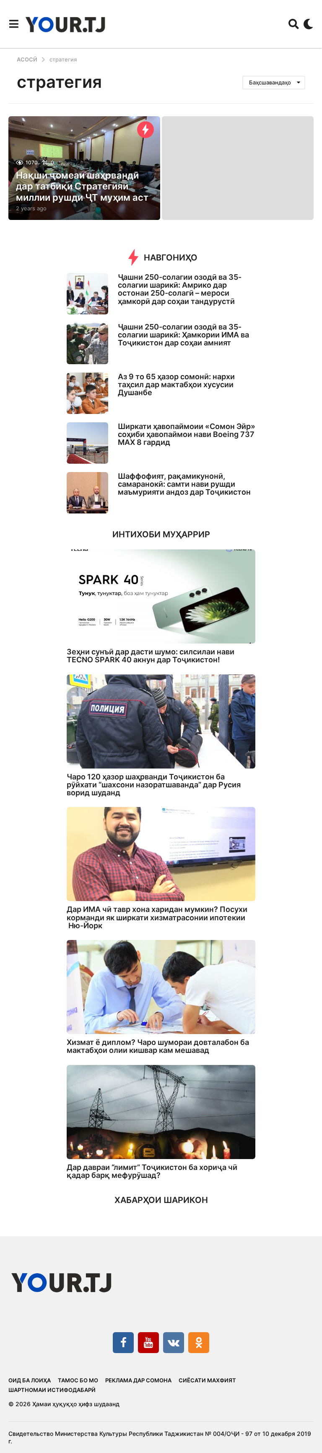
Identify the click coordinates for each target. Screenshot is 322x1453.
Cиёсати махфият (207, 1380)
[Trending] (145, 129)
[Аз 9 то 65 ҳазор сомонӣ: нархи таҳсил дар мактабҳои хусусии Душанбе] (87, 393)
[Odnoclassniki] (198, 1342)
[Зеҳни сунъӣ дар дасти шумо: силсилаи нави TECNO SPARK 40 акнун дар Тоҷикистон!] (161, 596)
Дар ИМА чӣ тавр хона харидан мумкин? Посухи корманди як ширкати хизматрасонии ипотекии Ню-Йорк (157, 917)
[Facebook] (123, 1342)
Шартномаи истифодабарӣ (52, 1390)
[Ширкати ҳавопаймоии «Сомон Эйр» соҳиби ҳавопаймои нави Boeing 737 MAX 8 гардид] (87, 443)
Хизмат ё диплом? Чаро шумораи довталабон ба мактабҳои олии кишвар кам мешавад (158, 1046)
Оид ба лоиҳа (29, 1380)
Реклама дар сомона (138, 1380)
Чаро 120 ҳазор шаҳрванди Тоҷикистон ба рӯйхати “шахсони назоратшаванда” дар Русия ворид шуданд (154, 784)
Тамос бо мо (78, 1380)
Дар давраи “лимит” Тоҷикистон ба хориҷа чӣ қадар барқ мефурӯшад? (152, 1171)
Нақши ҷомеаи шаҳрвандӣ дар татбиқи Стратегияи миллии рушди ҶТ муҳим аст (82, 186)
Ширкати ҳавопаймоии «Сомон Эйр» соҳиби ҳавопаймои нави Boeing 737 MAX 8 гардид (186, 434)
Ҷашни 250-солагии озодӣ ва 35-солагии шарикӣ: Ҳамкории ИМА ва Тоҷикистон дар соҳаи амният (183, 334)
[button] (13, 23)
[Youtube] (148, 1342)
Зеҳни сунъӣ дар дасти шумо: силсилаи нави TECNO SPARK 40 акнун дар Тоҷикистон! (150, 655)
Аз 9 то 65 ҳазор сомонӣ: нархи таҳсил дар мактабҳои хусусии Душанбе (176, 384)
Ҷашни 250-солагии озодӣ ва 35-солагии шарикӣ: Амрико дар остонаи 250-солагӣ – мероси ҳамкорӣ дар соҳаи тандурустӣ (180, 289)
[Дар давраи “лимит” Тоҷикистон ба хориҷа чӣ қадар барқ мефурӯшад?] (161, 1112)
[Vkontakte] (173, 1342)
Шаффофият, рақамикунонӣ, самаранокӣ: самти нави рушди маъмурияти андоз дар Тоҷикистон (184, 484)
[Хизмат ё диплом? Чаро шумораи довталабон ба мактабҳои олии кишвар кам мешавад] (161, 987)
